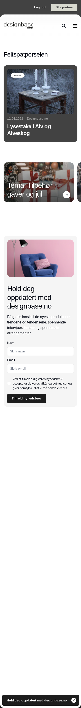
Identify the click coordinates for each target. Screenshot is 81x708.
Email (11, 360)
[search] (64, 26)
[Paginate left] (7, 182)
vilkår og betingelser (54, 383)
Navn (10, 342)
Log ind (40, 7)
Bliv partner (64, 7)
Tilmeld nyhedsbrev (26, 398)
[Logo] (18, 25)
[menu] (75, 26)
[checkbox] (9, 383)
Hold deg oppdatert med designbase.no (37, 700)
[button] (66, 194)
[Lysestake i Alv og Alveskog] (40, 103)
